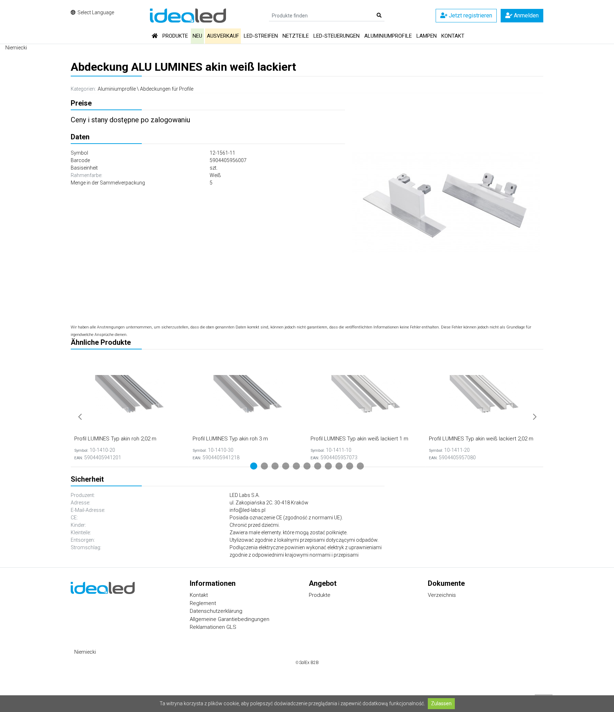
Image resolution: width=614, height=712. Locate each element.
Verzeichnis (442, 595)
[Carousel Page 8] (328, 466)
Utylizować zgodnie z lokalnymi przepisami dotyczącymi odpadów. (304, 540)
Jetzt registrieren (469, 15)
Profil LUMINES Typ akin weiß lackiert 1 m (359, 438)
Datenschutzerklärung (216, 611)
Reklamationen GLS (213, 627)
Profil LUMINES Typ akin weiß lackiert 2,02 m (481, 438)
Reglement (203, 603)
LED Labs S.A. (245, 495)
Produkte (175, 36)
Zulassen (441, 703)
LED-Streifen (261, 36)
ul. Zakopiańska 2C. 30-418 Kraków (269, 502)
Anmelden (525, 15)
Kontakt (452, 36)
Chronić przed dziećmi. (255, 525)
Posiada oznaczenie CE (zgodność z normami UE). (286, 517)
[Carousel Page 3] (275, 466)
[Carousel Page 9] (339, 466)
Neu (197, 36)
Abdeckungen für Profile (166, 89)
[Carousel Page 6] (307, 466)
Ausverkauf (223, 36)
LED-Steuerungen (336, 36)
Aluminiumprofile (388, 36)
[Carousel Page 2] (264, 466)
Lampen (426, 36)
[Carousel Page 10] (349, 466)
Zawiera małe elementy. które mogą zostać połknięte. (289, 532)
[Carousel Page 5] (296, 466)
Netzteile (295, 36)
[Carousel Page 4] (285, 466)
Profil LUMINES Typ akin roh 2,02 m (115, 438)
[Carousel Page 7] (317, 466)
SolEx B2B (309, 662)
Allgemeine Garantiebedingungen (229, 619)
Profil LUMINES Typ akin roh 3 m (230, 438)
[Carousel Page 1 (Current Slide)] (253, 466)
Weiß (215, 175)
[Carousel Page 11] (360, 466)
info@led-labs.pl (247, 510)
